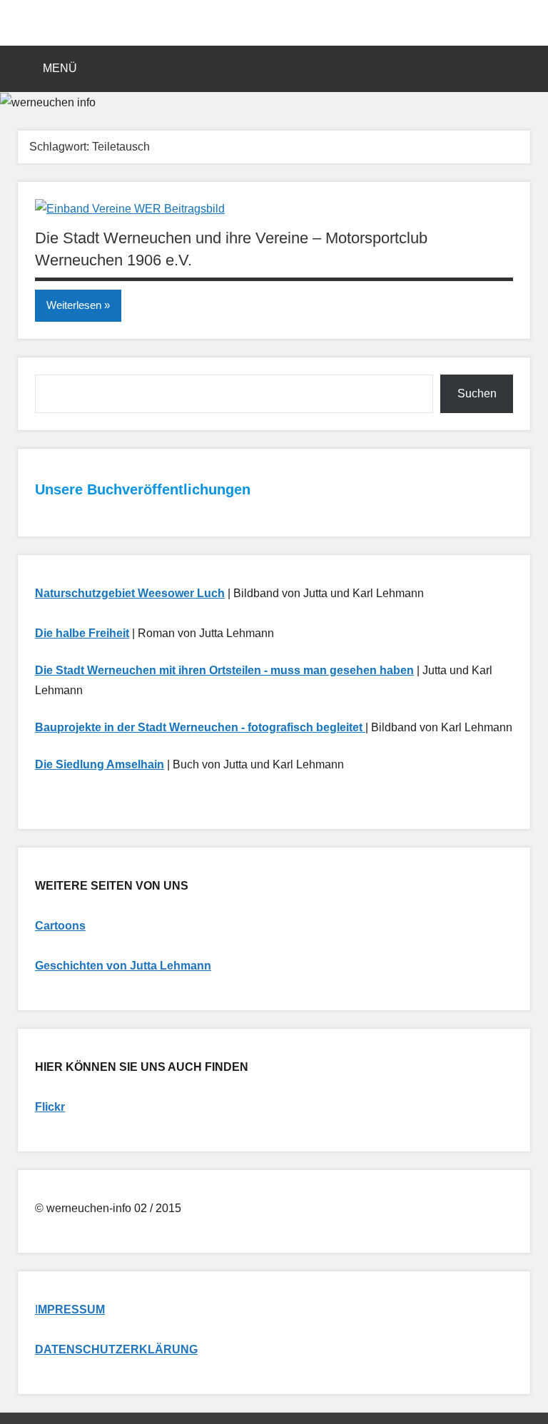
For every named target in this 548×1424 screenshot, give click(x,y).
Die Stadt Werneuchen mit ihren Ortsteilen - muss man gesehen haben (224, 670)
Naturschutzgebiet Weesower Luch (130, 593)
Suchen (477, 393)
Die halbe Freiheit (82, 633)
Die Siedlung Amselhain (99, 764)
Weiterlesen (73, 305)
